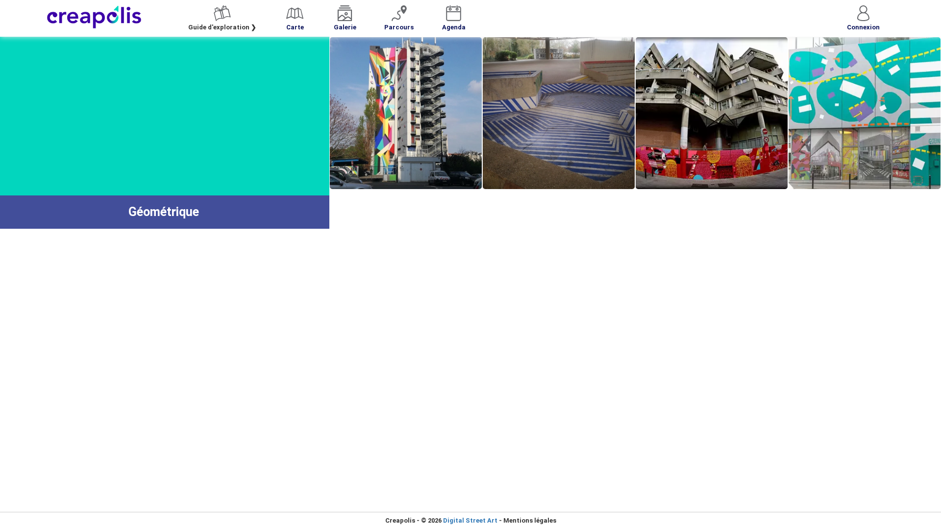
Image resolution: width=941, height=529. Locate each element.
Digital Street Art (470, 520)
